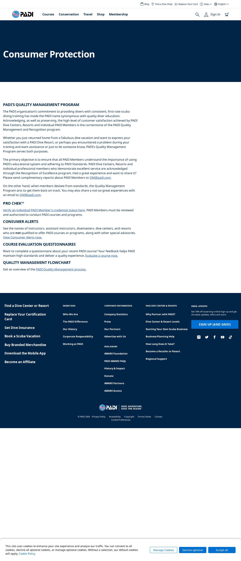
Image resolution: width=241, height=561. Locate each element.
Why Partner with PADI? (160, 314)
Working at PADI (73, 344)
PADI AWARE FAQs (115, 361)
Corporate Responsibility (78, 336)
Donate (109, 376)
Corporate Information (118, 305)
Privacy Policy (98, 416)
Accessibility (115, 416)
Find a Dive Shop (163, 4)
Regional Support (156, 358)
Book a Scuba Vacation (22, 336)
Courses (48, 14)
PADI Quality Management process (61, 269)
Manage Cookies (163, 550)
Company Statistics (116, 314)
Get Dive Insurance (20, 328)
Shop (100, 14)
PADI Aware (110, 346)
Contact (158, 416)
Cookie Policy (27, 553)
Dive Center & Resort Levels (162, 321)
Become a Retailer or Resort (163, 351)
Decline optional (192, 550)
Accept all (222, 550)
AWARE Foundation (116, 353)
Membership (118, 14)
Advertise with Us (115, 336)
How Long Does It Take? (160, 344)
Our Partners (112, 329)
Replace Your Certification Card (25, 316)
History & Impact (114, 368)
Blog (146, 4)
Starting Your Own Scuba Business (167, 329)
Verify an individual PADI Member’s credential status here (44, 210)
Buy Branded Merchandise (25, 345)
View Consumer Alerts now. (22, 237)
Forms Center (144, 416)
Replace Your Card (188, 4)
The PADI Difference (75, 321)
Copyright (129, 416)
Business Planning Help (160, 336)
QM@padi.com (100, 178)
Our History (70, 329)
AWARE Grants (113, 390)
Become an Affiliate (20, 362)
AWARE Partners (114, 383)
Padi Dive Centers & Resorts (161, 305)
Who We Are (70, 314)
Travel (87, 14)
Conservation (69, 14)
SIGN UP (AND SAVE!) (215, 324)
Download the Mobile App (25, 353)
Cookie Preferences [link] (120, 419)
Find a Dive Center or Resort (27, 306)
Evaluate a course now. (101, 256)
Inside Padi (69, 305)
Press (107, 321)
